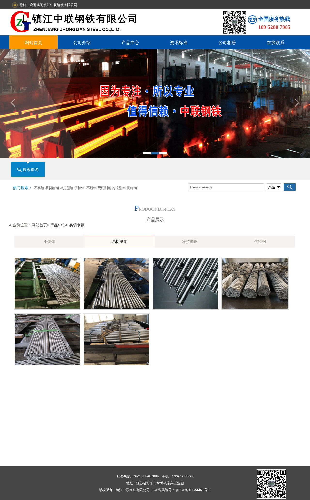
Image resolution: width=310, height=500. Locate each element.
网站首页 (33, 42)
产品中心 (130, 42)
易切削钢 (77, 225)
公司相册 (227, 42)
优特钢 (260, 241)
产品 (271, 187)
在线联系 (275, 42)
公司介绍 (82, 42)
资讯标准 (178, 42)
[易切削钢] (47, 308)
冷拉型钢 (190, 241)
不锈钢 (49, 241)
